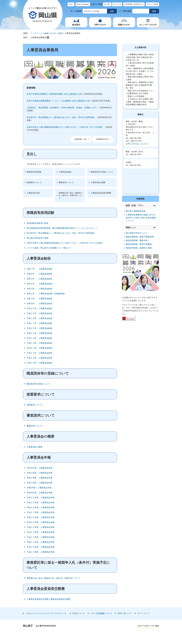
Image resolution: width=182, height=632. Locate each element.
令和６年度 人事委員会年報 (39, 468)
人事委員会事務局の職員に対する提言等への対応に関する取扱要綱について (141, 218)
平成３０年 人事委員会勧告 (39, 308)
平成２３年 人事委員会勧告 (39, 343)
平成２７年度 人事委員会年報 (40, 512)
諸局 (60, 33)
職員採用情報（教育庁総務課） (140, 244)
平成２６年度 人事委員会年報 (40, 517)
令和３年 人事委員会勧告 (39, 289)
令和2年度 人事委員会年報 (39, 488)
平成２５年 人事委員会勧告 (39, 333)
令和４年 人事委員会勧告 (39, 284)
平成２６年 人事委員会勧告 (39, 328)
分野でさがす (100, 25)
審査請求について (66, 182)
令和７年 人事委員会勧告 (39, 269)
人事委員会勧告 (65, 172)
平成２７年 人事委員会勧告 (39, 323)
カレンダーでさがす (148, 25)
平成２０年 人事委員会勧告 (39, 358)
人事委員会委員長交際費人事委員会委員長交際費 (48, 599)
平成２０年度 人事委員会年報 (40, 547)
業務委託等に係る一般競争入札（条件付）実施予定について (71, 195)
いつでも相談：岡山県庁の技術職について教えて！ (49, 248)
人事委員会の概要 (98, 182)
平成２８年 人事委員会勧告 (39, 318)
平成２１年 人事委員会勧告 (39, 353)
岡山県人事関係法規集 (136, 211)
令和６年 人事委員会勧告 (39, 274)
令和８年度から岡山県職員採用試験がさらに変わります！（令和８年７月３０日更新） (65, 127)
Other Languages (83, 4)
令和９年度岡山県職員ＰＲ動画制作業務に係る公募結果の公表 (54, 94)
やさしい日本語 (152, 4)
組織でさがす (124, 25)
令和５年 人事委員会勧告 (39, 279)
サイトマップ (143, 613)
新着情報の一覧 (80, 139)
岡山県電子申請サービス (137, 233)
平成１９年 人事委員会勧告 (39, 363)
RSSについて (79, 613)
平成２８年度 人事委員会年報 (40, 507)
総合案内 (76, 25)
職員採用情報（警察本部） (138, 240)
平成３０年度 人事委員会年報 (40, 498)
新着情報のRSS (102, 139)
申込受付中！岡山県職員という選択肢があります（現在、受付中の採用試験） (61, 117)
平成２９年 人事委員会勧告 (39, 313)
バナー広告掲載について (101, 613)
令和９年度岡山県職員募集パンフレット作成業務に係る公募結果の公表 (58, 101)
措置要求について (34, 182)
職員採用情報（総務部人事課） (140, 248)
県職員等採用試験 (34, 172)
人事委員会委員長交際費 (101, 193)
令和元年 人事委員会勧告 (39, 303)
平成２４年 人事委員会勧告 (39, 338)
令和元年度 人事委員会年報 (39, 493)
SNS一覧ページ (125, 613)
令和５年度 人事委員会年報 (39, 473)
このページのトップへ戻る (148, 626)
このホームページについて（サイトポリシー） (46, 613)
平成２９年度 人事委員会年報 (40, 502)
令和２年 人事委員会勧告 (39, 299)
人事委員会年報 (33, 193)
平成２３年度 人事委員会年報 (40, 532)
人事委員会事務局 (38, 37)
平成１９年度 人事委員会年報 (40, 552)
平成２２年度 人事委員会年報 (40, 537)
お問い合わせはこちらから (137, 144)
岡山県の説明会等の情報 (37, 238)
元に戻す (107, 4)
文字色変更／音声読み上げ (134, 4)
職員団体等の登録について (102, 172)
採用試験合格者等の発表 (37, 223)
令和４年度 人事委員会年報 (39, 478)
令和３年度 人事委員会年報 (39, 483)
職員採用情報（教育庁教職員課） (141, 237)
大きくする (117, 4)
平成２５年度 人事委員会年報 (40, 522)
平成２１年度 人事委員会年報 (40, 542)
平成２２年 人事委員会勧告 (39, 348)
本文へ (71, 4)
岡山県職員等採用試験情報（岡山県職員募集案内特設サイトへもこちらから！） (62, 228)
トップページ (36, 33)
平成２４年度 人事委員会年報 (40, 527)
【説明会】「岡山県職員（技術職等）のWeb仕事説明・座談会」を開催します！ (62, 108)
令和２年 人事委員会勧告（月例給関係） (46, 294)
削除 (48, 37)
